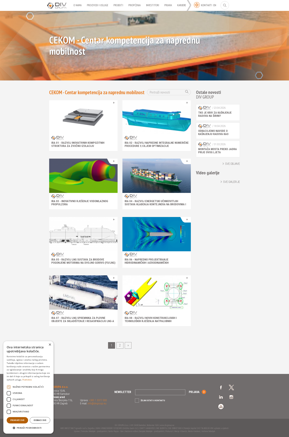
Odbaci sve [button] (40, 420)
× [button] (50, 344)
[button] (28, 428)
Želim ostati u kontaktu (153, 400)
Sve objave (232, 163)
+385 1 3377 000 (97, 400)
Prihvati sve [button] (17, 420)
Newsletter (122, 392)
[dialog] (28, 387)
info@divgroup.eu (96, 403)
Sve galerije (231, 182)
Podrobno (27, 379)
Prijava (194, 392)
